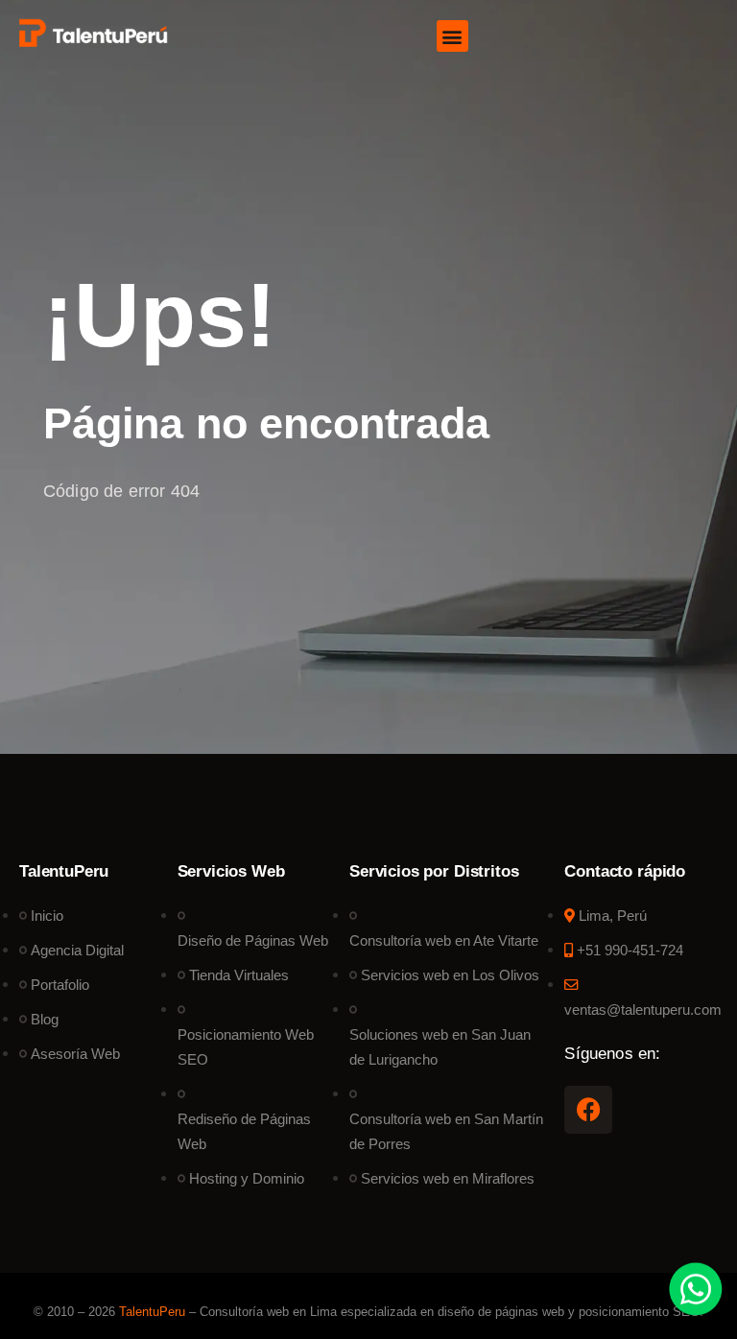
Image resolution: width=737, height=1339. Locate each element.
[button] (452, 36)
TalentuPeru (152, 1311)
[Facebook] (588, 1110)
